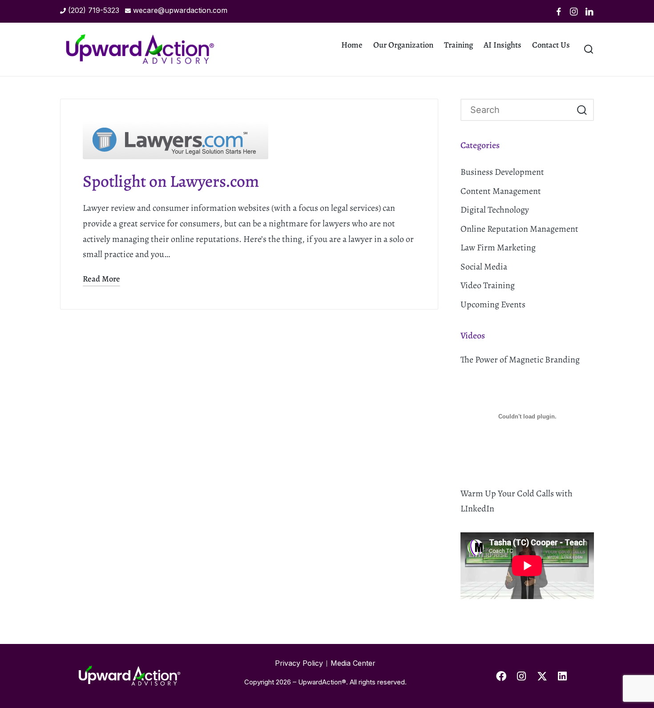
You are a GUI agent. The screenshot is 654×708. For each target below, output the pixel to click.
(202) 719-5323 (93, 10)
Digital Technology (494, 210)
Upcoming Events (492, 304)
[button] (581, 110)
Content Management (500, 191)
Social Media (483, 267)
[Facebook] (559, 12)
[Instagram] (574, 12)
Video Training (487, 285)
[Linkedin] (589, 12)
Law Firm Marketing (498, 247)
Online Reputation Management (519, 229)
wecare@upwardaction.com (180, 10)
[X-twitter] (542, 676)
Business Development (502, 172)
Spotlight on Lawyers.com (171, 181)
